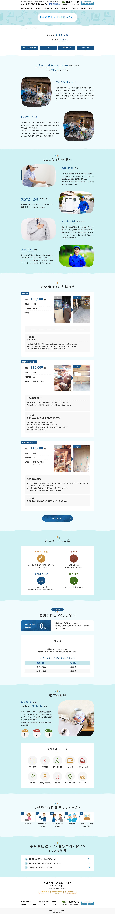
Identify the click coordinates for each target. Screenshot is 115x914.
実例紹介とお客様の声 (44, 902)
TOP (22, 28)
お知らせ (54, 904)
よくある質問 (42, 904)
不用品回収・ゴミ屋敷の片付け (28, 904)
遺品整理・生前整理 (25, 902)
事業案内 (54, 902)
